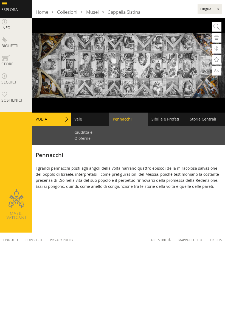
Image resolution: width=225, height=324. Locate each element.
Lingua (205, 9)
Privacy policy (61, 240)
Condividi (216, 49)
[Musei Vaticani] (16, 204)
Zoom (216, 70)
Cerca (216, 27)
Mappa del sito (190, 240)
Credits (216, 240)
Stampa (216, 38)
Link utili (10, 240)
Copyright (34, 240)
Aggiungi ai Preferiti (216, 60)
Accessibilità (161, 240)
